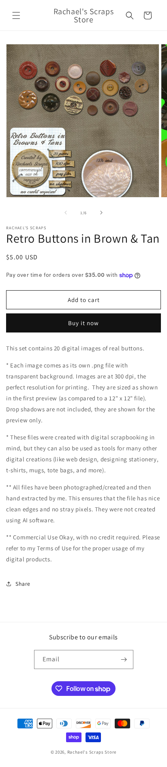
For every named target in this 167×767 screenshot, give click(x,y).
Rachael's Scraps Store (91, 752)
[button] (16, 15)
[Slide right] (101, 213)
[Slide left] (66, 213)
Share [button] (22, 583)
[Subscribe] (124, 659)
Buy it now (83, 323)
